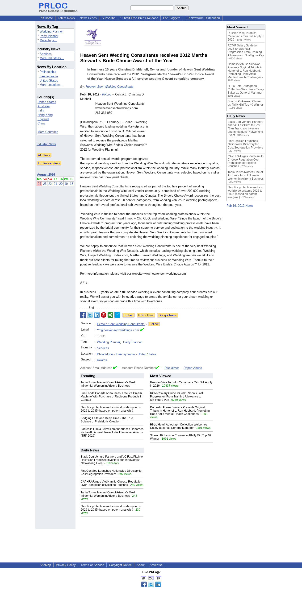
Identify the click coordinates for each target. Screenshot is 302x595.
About (141, 565)
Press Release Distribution (58, 11)
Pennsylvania (48, 76)
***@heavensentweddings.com (118, 330)
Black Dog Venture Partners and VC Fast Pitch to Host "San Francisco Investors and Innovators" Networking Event (112, 460)
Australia (44, 106)
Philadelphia (48, 72)
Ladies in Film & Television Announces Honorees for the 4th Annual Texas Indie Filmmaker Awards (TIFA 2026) (112, 432)
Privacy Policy (66, 565)
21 (55, 184)
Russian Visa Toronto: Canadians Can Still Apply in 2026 (246, 36)
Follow (154, 324)
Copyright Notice (120, 565)
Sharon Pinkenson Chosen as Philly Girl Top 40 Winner (245, 103)
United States (48, 80)
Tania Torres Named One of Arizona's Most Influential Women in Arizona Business (108, 384)
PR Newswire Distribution (202, 18)
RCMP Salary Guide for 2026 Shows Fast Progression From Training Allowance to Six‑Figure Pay (176, 396)
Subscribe (108, 18)
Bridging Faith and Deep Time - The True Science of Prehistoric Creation (107, 420)
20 (61, 184)
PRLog (106, 94)
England (43, 119)
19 (66, 184)
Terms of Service (92, 565)
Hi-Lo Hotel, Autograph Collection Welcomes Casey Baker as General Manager (178, 426)
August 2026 (46, 174)
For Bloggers (171, 18)
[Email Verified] (142, 330)
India (41, 110)
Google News (168, 315)
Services (46, 54)
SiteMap (45, 565)
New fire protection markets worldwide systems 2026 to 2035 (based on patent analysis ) (111, 409)
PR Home (46, 18)
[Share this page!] (151, 586)
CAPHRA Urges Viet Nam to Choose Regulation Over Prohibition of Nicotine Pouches (111, 483)
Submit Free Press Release (139, 18)
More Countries (48, 132)
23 (44, 184)
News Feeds (88, 18)
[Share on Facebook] (83, 315)
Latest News (66, 18)
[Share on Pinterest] (103, 315)
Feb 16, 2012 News (239, 205)
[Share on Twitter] (90, 315)
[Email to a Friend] (117, 315)
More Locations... (51, 85)
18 (71, 184)
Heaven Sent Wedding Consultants (110, 86)
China (41, 123)
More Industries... (52, 58)
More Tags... (48, 40)
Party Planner (49, 36)
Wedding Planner (51, 31)
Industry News (46, 144)
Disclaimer (171, 368)
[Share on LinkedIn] (97, 315)
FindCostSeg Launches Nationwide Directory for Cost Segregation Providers (112, 472)
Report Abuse (193, 368)
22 (50, 184)
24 (39, 184)
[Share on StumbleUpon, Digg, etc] (110, 315)
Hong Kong (45, 115)
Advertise (156, 565)
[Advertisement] (186, 126)
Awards (102, 360)
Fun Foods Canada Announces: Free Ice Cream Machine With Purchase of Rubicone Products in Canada (112, 396)
